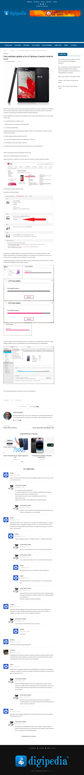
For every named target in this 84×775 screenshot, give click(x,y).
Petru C (59, 86)
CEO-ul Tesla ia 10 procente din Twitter (71, 76)
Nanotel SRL (50, 771)
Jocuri (66, 45)
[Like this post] (31, 406)
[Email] (43, 4)
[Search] (80, 55)
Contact (55, 1)
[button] (5, 449)
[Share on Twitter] (34, 406)
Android (7, 400)
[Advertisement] (42, 30)
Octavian (60, 80)
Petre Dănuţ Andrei (20, 485)
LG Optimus (18, 400)
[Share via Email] (38, 406)
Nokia (32, 526)
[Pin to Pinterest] (36, 406)
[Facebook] (38, 4)
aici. (27, 156)
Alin (59, 67)
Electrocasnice (47, 45)
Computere (57, 45)
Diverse (16, 50)
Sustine (42, 1)
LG (11, 400)
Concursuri (8, 50)
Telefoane (17, 45)
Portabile (26, 45)
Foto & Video (36, 45)
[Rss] (45, 4)
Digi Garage (36, 1)
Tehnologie (8, 45)
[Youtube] (40, 4)
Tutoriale (73, 45)
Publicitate (48, 1)
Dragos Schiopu (11, 61)
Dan (59, 59)
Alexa (59, 76)
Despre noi (29, 1)
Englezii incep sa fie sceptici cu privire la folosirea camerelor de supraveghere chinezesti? (69, 61)
